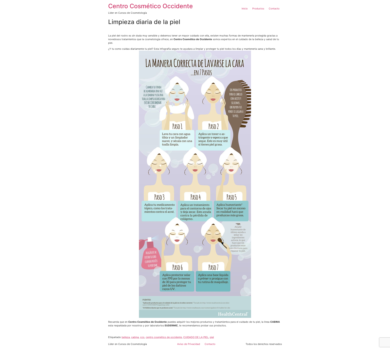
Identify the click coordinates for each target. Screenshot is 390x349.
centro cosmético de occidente (164, 337)
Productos (258, 8)
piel (212, 337)
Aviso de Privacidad (188, 344)
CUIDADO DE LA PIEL (195, 337)
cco (142, 337)
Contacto (274, 8)
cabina (135, 337)
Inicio (245, 8)
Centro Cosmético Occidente (150, 6)
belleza (126, 337)
